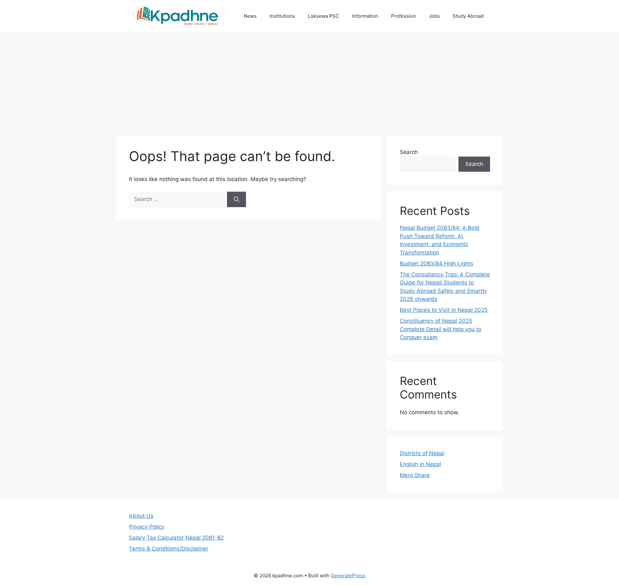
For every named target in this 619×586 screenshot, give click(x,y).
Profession (403, 16)
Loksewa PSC (323, 16)
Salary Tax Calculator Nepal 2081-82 (176, 537)
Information (365, 16)
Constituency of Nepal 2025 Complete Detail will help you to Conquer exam (440, 329)
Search (409, 152)
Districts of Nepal (422, 453)
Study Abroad (468, 16)
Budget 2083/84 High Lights (436, 263)
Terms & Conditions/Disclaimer (168, 548)
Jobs (434, 16)
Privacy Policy (146, 527)
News (250, 16)
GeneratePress (348, 575)
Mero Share (415, 475)
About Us (141, 516)
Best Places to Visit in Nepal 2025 (443, 310)
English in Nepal (420, 464)
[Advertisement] (309, 80)
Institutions (282, 16)
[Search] (236, 199)
